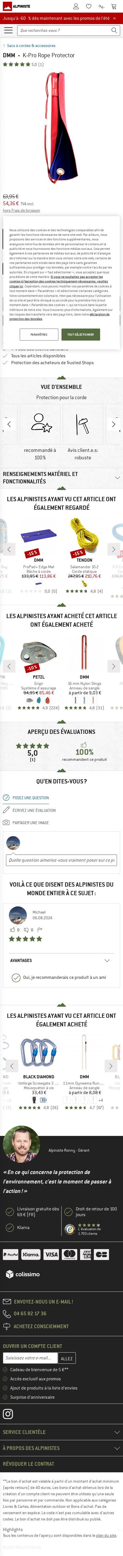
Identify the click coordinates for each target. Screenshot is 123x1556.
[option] (61, 128)
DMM (9, 55)
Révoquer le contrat (28, 1464)
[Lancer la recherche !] (114, 30)
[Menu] (8, 30)
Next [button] (114, 424)
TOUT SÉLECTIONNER (81, 334)
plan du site (106, 1535)
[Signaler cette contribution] (39, 930)
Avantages (21, 960)
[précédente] (9, 549)
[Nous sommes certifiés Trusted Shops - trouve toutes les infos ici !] (70, 1229)
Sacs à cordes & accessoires (31, 45)
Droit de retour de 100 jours (96, 1212)
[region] (61, 282)
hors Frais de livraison (21, 210)
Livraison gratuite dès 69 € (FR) (38, 1212)
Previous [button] (9, 424)
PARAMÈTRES (39, 334)
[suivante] (114, 549)
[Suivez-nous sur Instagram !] (12, 1415)
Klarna (23, 1227)
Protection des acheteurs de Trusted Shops (52, 363)
